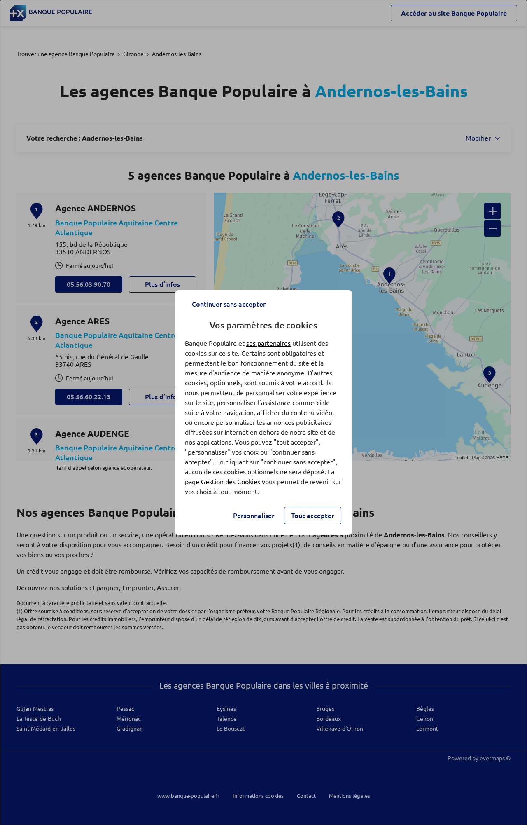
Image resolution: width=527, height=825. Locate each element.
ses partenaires (268, 343)
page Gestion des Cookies (222, 481)
